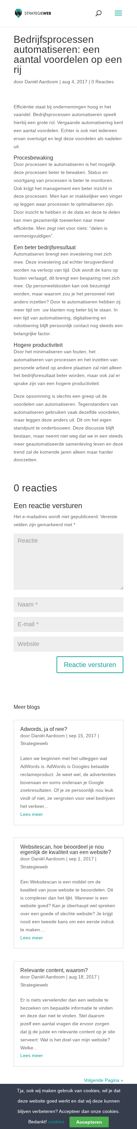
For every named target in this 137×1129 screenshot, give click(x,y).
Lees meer (31, 814)
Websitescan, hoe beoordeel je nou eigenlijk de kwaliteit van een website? (65, 849)
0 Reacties (102, 81)
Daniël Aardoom (41, 81)
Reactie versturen (90, 664)
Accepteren (89, 1122)
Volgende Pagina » (103, 1080)
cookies (56, 1121)
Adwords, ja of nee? (43, 729)
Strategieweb (34, 743)
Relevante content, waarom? (54, 970)
